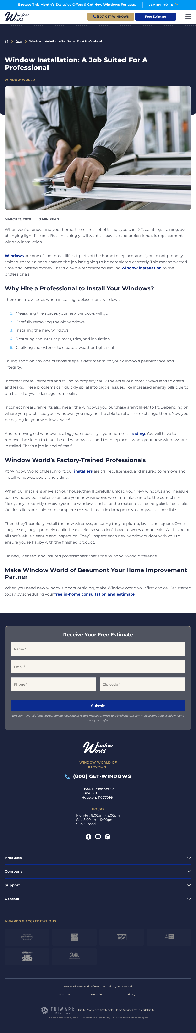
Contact (12, 899)
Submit (98, 706)
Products (13, 858)
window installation (142, 268)
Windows (14, 255)
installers (83, 471)
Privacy (130, 994)
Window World (20, 80)
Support (12, 885)
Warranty (64, 994)
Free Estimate (155, 16)
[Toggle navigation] (188, 16)
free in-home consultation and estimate (94, 594)
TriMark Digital (146, 1010)
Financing (97, 994)
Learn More (160, 4)
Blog (19, 41)
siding (138, 433)
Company (14, 871)
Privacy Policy (110, 1017)
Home (7, 41)
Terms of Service (132, 1017)
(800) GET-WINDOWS (100, 776)
